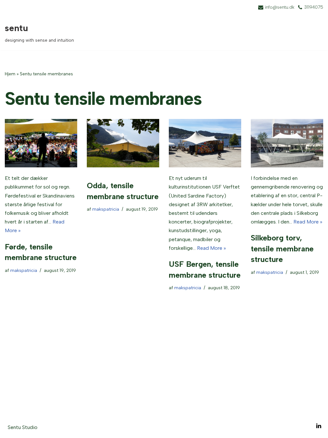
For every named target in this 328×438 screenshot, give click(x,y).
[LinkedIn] (318, 425)
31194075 (313, 7)
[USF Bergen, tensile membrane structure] (205, 143)
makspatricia (23, 270)
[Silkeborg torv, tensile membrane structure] (287, 143)
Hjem (10, 74)
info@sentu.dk (279, 7)
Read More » (211, 248)
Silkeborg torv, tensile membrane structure (282, 248)
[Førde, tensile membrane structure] (41, 143)
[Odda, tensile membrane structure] (123, 143)
